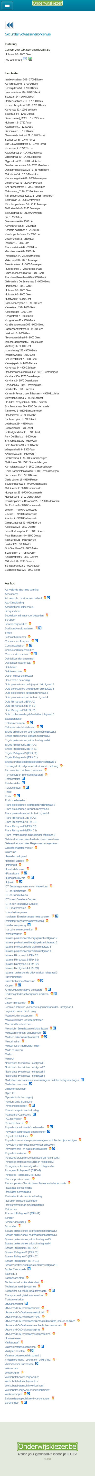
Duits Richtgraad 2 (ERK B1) (20, 705)
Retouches (11, 1209)
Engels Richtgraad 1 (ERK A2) (21, 744)
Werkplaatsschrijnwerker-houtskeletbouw (27, 1389)
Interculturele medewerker (19, 929)
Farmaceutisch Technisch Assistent (24, 774)
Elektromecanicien (15, 723)
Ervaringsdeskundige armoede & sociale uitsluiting (32, 766)
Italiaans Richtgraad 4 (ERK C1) (22, 968)
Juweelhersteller (14, 976)
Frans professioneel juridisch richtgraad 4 (27, 813)
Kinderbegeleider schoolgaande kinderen (27, 994)
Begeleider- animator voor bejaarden (24, 615)
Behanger (10, 619)
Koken (8, 998)
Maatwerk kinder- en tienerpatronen (24, 1019)
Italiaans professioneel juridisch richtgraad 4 (28, 951)
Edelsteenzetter (13, 718)
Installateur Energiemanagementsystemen (28, 916)
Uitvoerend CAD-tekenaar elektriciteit (25, 1312)
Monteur (9, 1058)
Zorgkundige (12, 1402)
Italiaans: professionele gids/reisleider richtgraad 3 (31, 972)
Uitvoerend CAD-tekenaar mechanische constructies (33, 1325)
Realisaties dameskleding (19, 1187)
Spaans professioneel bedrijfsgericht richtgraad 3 (31, 1234)
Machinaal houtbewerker (18, 1024)
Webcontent (12, 1368)
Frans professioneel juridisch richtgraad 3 (27, 808)
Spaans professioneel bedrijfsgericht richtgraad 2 (31, 1230)
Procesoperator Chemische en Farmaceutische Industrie (35, 1183)
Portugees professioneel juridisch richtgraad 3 (29, 1161)
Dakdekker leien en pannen (20, 658)
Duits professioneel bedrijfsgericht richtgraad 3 (30, 688)
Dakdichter (11, 667)
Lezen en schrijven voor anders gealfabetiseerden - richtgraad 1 (39, 1007)
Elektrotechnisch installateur (20, 727)
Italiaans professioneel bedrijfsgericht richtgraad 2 (31, 938)
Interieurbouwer (13, 933)
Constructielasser (14, 645)
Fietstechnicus (13, 787)
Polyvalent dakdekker (17, 1136)
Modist (9, 1054)
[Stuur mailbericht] (25, 59)
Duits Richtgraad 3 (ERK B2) (20, 710)
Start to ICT (11, 1273)
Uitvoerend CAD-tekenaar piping (22, 1329)
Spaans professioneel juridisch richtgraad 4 (28, 1243)
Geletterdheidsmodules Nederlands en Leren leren (32, 839)
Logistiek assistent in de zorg (20, 1011)
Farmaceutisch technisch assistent (24, 770)
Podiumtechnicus (14, 1123)
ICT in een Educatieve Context (21, 903)
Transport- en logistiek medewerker (24, 1295)
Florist (8, 791)
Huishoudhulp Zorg (15, 877)
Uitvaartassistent (14, 1303)
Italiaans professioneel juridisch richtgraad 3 (28, 946)
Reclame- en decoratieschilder (21, 1200)
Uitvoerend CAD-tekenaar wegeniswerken (28, 1333)
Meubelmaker (12, 1041)
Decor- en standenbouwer (19, 675)
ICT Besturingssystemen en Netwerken (26, 886)
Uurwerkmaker (13, 1338)
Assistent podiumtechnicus (19, 606)
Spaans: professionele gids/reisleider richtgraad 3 (31, 1265)
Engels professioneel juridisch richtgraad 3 (27, 735)
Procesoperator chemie (18, 1179)
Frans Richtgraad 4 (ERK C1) (21, 830)
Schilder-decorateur (16, 1221)
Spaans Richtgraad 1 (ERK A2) (22, 1247)
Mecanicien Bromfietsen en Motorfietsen (26, 1028)
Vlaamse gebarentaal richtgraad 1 (23, 1355)
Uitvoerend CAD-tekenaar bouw (22, 1308)
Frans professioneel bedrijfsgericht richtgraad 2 (30, 804)
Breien (8, 632)
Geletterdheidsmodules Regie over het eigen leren (32, 843)
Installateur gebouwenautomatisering (24, 920)
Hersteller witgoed (15, 860)
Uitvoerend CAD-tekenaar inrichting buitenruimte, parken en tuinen (40, 1320)
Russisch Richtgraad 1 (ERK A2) (23, 1213)
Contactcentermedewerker (19, 650)
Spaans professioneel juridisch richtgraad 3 (28, 1239)
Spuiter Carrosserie (15, 1269)
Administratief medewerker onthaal (23, 598)
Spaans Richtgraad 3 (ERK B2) (22, 1256)
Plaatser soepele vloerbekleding (22, 1110)
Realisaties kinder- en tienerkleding (23, 1196)
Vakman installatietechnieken (20, 1346)
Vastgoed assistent (15, 1351)
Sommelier (11, 1226)
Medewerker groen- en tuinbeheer (23, 1032)
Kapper (9, 985)
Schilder (9, 1217)
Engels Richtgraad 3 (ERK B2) (21, 753)
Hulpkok (9, 882)
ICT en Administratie (16, 890)
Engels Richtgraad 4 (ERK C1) (21, 757)
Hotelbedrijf (11, 864)
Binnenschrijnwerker (16, 624)
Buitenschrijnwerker (16, 637)
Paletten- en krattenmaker (19, 1101)
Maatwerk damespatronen (19, 1015)
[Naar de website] (30, 59)
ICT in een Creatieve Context (21, 899)
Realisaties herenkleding (18, 1191)
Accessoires (12, 594)
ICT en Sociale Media (16, 895)
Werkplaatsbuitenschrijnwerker (21, 1381)
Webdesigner (12, 1372)
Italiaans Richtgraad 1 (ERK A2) (22, 955)
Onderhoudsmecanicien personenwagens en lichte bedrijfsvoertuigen (42, 1080)
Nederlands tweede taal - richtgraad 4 (25, 1075)
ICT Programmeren (16, 907)
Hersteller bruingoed (16, 856)
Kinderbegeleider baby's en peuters (24, 989)
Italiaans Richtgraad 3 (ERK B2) (22, 963)
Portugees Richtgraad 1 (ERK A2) (23, 1170)
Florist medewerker (15, 800)
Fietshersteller (12, 778)
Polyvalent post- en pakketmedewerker (26, 1148)
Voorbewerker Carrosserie (19, 1364)
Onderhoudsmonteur (16, 1084)
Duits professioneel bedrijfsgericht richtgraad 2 (30, 684)
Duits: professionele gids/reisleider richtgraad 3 (30, 714)
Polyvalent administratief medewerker (25, 1127)
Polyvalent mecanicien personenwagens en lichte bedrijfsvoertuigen (41, 1140)
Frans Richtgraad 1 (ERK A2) (21, 817)
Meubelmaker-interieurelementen (23, 1045)
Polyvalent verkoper (16, 1153)
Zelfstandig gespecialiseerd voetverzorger (27, 1398)
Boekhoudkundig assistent (19, 628)
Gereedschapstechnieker (19, 847)
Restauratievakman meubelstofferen (24, 1204)
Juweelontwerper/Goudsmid (20, 981)
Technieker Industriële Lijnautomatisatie (26, 1290)
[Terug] (9, 30)
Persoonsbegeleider (16, 1105)
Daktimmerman (13, 671)
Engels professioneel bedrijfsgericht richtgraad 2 (30, 731)
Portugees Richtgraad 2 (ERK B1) (23, 1174)
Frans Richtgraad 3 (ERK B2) (21, 826)
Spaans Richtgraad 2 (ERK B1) (22, 1252)
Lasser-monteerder (15, 1002)
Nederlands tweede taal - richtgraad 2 (25, 1067)
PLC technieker (13, 1118)
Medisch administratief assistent (22, 1037)
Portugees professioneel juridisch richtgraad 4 (29, 1166)
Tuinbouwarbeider (15, 1299)
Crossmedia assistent (17, 654)
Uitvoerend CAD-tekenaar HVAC (23, 1316)
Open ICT (10, 1093)
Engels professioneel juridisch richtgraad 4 (27, 740)
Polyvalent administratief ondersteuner (25, 1131)
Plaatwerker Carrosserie (18, 1114)
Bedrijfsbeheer (13, 611)
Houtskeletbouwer (15, 869)
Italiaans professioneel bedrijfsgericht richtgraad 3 (31, 942)
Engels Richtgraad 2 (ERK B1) (21, 748)
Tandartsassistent (15, 1277)
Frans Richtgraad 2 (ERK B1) (21, 821)
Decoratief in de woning (17, 680)
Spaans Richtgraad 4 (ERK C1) (22, 1260)
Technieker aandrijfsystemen (20, 1286)
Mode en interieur (14, 1050)
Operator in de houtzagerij (19, 1097)
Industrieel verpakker (16, 912)
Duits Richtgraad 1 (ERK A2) (20, 701)
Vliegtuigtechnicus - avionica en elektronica (28, 1359)
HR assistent (12, 873)
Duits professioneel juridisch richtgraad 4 (26, 697)
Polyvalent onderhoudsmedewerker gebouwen (30, 1144)
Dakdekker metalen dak (18, 662)
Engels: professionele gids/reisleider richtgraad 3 (31, 761)
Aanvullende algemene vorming (22, 589)
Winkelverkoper (13, 1394)
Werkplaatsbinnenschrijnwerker (22, 1376)
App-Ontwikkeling (14, 602)
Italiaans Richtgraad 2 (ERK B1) (22, 959)
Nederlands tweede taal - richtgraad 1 (25, 1063)
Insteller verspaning (15, 925)
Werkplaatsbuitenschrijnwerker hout (24, 1385)
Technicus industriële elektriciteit (22, 1282)
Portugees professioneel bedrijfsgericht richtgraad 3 (32, 1157)
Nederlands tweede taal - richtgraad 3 (25, 1071)
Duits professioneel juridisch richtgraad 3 (26, 692)
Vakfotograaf (12, 1342)
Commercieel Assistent (17, 641)
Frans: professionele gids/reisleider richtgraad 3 (30, 834)
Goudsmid (11, 851)
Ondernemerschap (15, 1088)
